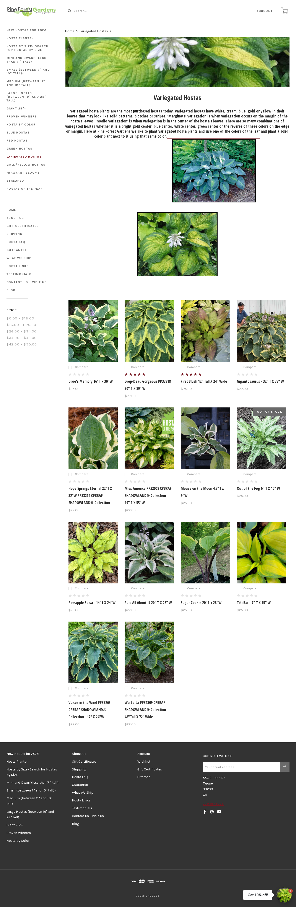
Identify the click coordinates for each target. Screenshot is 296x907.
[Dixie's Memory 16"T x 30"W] (93, 331)
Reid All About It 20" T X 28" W (148, 602)
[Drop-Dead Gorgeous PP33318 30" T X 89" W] (149, 331)
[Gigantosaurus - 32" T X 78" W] (261, 331)
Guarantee (17, 250)
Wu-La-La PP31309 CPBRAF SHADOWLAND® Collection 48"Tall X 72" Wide (145, 709)
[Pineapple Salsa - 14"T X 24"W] (93, 552)
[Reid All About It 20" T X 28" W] (149, 552)
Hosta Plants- (20, 38)
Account (265, 11)
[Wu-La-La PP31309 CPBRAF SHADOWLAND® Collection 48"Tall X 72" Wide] (149, 652)
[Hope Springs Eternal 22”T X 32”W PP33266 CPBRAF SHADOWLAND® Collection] (93, 438)
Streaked (15, 180)
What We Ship (19, 258)
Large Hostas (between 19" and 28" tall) (26, 96)
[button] (284, 895)
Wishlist (143, 761)
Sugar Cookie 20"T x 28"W (201, 602)
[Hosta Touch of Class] (214, 137)
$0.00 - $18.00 (20, 318)
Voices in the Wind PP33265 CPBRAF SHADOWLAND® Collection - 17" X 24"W (89, 709)
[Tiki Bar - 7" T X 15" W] (261, 552)
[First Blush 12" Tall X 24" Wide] (205, 331)
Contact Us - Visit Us (27, 282)
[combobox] (156, 11)
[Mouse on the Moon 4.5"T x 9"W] (205, 438)
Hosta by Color (21, 124)
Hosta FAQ (16, 242)
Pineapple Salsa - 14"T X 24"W (91, 602)
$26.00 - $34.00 (22, 331)
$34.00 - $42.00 (22, 338)
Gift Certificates (23, 226)
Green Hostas (20, 148)
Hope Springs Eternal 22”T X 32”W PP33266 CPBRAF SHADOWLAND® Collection (90, 495)
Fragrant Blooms (23, 172)
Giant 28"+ (16, 108)
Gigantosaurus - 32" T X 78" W (260, 381)
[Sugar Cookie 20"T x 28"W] (205, 552)
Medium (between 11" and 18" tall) (26, 83)
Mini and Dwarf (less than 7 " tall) (27, 60)
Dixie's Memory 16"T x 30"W (90, 381)
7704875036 (213, 803)
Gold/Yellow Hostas (26, 164)
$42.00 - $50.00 (22, 344)
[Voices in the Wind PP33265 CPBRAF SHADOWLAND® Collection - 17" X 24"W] (93, 652)
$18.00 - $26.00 (21, 325)
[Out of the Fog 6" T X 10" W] (261, 438)
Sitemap (144, 777)
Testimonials (19, 274)
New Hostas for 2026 (27, 30)
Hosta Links (18, 266)
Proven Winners (22, 116)
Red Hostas (17, 140)
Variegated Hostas (24, 156)
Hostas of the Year (25, 189)
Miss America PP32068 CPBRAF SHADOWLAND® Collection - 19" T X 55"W (148, 495)
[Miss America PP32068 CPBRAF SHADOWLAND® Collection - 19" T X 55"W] (149, 438)
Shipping (15, 234)
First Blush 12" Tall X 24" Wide (204, 381)
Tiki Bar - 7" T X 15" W (254, 602)
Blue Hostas (18, 132)
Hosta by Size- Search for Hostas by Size (28, 48)
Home (11, 210)
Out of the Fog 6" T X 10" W (258, 488)
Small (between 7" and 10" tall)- (28, 71)
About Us (15, 218)
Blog (11, 290)
